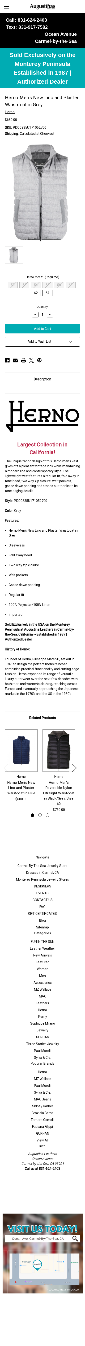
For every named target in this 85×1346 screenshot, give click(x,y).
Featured (42, 962)
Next (74, 767)
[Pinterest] (39, 360)
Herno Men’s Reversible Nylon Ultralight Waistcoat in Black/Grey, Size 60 (59, 793)
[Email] (15, 360)
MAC (42, 996)
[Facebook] (7, 360)
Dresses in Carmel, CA (42, 872)
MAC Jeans (42, 1099)
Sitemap (42, 927)
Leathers (42, 1003)
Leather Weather (42, 948)
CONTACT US (43, 900)
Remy (42, 1016)
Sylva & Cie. (42, 1057)
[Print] (23, 360)
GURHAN (42, 1037)
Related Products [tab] (42, 718)
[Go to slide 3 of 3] (47, 815)
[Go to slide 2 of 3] (40, 815)
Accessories (43, 983)
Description (42, 379)
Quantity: (42, 306)
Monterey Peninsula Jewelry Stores (42, 879)
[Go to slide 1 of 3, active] (32, 815)
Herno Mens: (42, 277)
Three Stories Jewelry (42, 1044)
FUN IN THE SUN (42, 942)
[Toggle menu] (6, 6)
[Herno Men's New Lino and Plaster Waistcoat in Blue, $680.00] (21, 750)
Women (42, 969)
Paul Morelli (42, 1051)
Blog (42, 920)
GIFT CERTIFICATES (42, 913)
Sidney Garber (42, 1106)
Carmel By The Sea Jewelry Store (42, 866)
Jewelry (42, 1030)
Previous (6, 767)
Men (42, 976)
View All (42, 1140)
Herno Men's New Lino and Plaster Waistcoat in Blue (21, 787)
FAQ (42, 907)
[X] (31, 360)
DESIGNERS (42, 886)
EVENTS (42, 893)
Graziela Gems (42, 1113)
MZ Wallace (42, 989)
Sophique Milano (42, 1023)
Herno (42, 1010)
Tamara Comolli (42, 1120)
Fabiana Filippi (42, 1127)
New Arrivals (42, 955)
